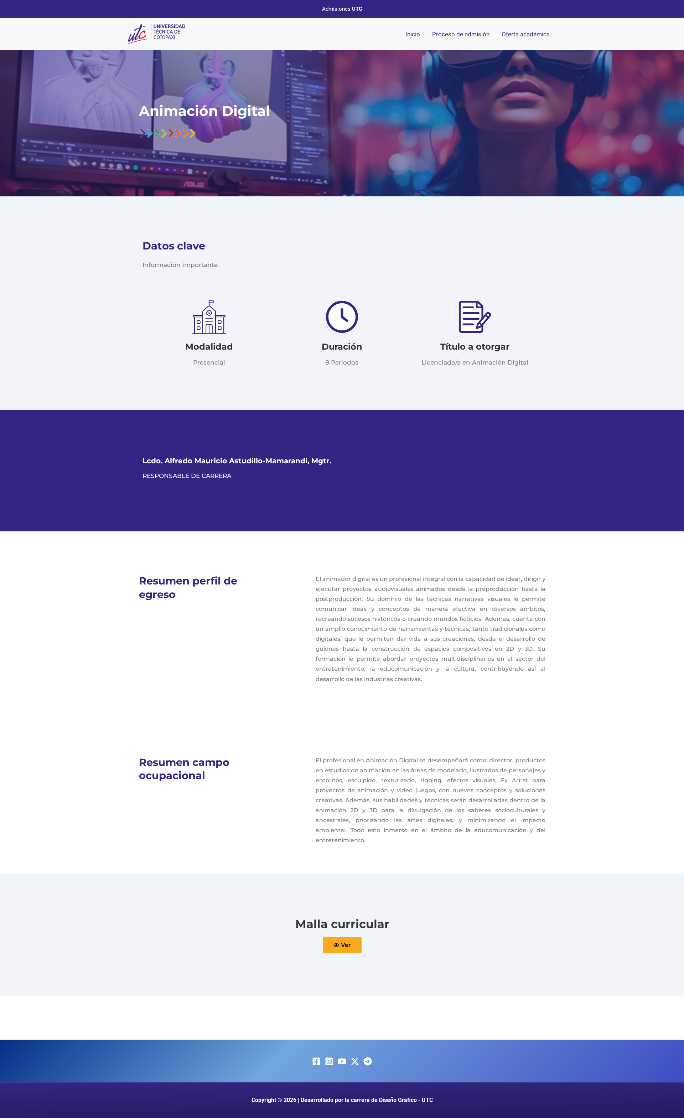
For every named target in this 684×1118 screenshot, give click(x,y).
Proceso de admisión (460, 34)
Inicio (412, 34)
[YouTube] (342, 1061)
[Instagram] (329, 1061)
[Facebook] (316, 1061)
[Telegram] (367, 1061)
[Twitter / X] (355, 1061)
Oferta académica (526, 34)
